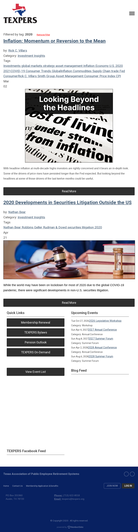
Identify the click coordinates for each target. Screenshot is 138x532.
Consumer (10, 76)
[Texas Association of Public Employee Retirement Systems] (20, 13)
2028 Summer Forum (101, 356)
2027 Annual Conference (102, 329)
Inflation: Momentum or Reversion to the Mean (54, 41)
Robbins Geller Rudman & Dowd (44, 227)
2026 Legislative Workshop (105, 320)
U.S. (112, 66)
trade (114, 71)
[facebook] (126, 474)
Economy (102, 66)
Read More (69, 191)
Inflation (88, 66)
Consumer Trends (38, 71)
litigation (87, 227)
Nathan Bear (17, 212)
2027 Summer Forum (101, 338)
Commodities (82, 71)
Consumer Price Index (99, 76)
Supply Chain (101, 71)
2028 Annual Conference (102, 347)
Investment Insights (31, 56)
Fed (122, 71)
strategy (48, 66)
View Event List (35, 371)
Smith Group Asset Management (60, 76)
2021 (7, 71)
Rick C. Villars (17, 50)
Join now (112, 485)
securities (74, 227)
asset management (68, 66)
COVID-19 (18, 71)
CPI (118, 76)
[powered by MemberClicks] (69, 527)
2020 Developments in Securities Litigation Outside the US (67, 202)
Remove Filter (43, 34)
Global (56, 71)
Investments (12, 66)
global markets (31, 66)
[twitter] (132, 474)
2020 (119, 66)
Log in (128, 485)
